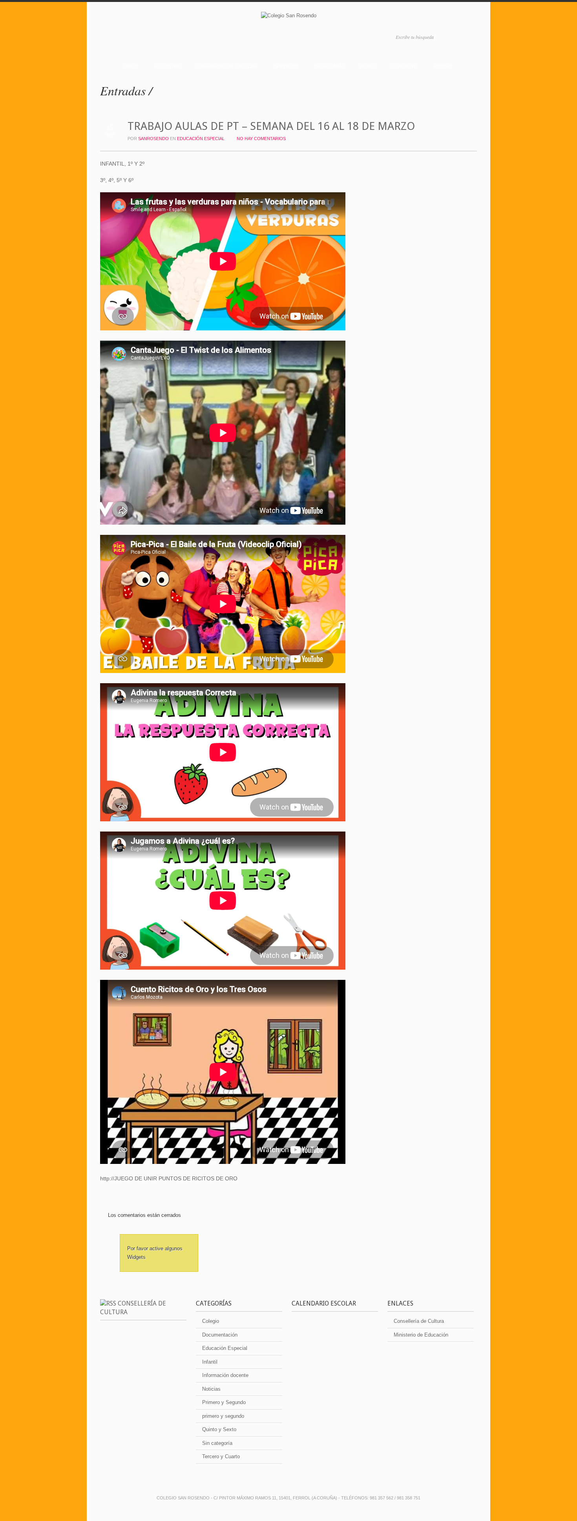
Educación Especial (201, 138)
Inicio (131, 66)
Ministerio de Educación (421, 1335)
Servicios (285, 66)
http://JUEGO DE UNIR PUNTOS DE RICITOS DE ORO (168, 1178)
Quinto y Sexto (219, 1429)
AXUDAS (443, 66)
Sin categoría (217, 1443)
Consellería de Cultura (419, 1321)
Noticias (211, 1389)
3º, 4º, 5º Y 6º (116, 180)
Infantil (209, 1362)
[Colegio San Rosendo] (288, 17)
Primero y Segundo (224, 1402)
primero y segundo (223, 1416)
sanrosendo (153, 138)
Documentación (219, 1335)
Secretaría (329, 66)
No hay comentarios (261, 138)
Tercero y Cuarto (221, 1456)
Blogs (368, 66)
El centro (167, 66)
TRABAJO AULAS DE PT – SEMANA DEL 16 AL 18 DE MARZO (271, 126)
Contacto (404, 66)
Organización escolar (227, 66)
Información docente (225, 1375)
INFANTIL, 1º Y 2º (122, 163)
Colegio (210, 1321)
